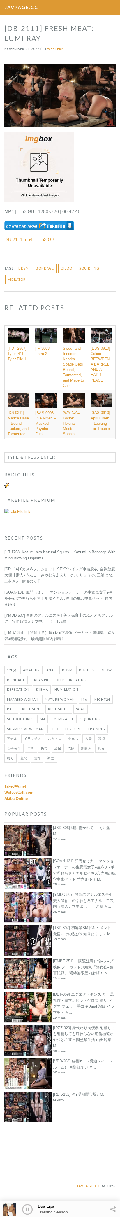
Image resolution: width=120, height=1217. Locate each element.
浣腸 (71, 748)
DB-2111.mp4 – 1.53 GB (29, 239)
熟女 (101, 748)
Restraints (59, 709)
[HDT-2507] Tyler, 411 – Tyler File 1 (17, 353)
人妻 (88, 738)
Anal (51, 670)
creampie (40, 680)
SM (42, 719)
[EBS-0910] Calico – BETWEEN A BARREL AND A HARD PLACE (100, 364)
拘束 (44, 748)
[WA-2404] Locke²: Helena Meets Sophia (72, 423)
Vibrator (17, 279)
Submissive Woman (25, 729)
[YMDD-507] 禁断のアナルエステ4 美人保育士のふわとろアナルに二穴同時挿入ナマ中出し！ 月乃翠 (83, 900)
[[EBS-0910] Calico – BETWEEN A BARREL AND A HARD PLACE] (101, 335)
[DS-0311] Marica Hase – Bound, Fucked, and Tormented (18, 423)
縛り (10, 758)
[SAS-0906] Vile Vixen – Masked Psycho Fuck (45, 423)
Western (55, 48)
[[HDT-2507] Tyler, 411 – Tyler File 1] (18, 335)
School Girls (20, 719)
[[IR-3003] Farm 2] (46, 335)
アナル (12, 738)
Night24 (102, 699)
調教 (50, 758)
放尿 (57, 748)
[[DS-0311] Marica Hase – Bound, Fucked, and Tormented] (18, 400)
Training (96, 729)
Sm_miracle (63, 719)
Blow (106, 670)
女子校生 (14, 748)
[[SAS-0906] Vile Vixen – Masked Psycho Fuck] (46, 400)
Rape (11, 709)
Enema (42, 689)
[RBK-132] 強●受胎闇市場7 (76, 1094)
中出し (73, 738)
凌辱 (101, 738)
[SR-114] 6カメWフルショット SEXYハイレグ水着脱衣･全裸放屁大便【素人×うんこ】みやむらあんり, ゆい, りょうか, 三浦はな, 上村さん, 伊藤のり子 (59, 575)
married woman (22, 699)
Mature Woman (60, 699)
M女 (84, 699)
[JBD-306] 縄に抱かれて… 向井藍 (81, 828)
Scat (80, 709)
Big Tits (86, 670)
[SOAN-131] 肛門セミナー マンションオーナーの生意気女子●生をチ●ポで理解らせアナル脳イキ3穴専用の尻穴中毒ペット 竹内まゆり (58, 598)
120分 (12, 670)
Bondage (45, 268)
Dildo (66, 268)
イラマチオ (32, 738)
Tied (54, 729)
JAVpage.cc (21, 7)
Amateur (31, 670)
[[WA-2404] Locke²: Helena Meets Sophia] (74, 400)
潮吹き (86, 748)
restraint (32, 709)
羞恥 (23, 758)
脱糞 (37, 758)
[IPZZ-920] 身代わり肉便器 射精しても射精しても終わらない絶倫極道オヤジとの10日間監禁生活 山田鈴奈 (84, 1034)
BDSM (23, 268)
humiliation (66, 689)
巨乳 (30, 748)
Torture (73, 729)
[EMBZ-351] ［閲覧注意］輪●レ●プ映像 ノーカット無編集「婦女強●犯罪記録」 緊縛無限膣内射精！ (83, 967)
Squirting (89, 268)
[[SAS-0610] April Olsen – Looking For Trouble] (101, 400)
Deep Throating (71, 680)
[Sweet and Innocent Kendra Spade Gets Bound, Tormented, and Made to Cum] (74, 335)
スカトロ (55, 738)
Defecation (18, 689)
